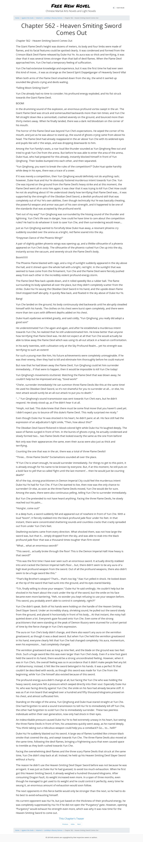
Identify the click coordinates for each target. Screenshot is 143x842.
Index (73, 824)
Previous (65, 824)
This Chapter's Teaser (71, 818)
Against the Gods (28, 18)
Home (17, 18)
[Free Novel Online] (71, 7)
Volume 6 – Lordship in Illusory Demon (49, 18)
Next (79, 824)
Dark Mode (120, 8)
